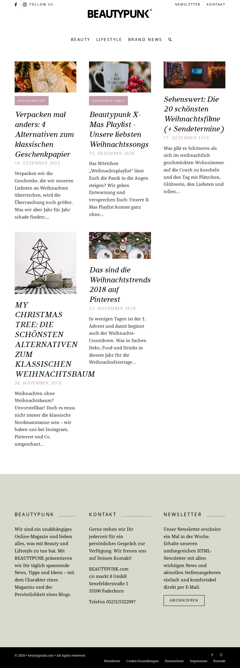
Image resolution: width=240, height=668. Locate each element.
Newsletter (187, 4)
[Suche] (168, 39)
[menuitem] (188, 4)
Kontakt (216, 4)
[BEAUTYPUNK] (120, 20)
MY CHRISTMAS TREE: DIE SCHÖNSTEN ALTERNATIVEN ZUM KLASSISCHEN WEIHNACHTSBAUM (55, 339)
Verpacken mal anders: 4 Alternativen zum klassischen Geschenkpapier (44, 134)
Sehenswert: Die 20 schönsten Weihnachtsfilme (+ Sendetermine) (194, 114)
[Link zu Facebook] (16, 4)
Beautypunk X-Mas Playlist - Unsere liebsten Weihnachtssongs (118, 129)
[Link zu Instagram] (25, 4)
